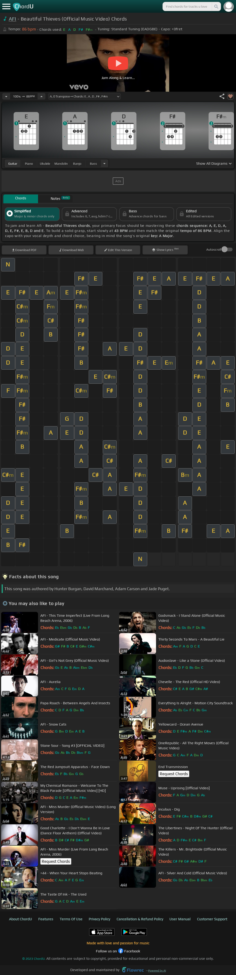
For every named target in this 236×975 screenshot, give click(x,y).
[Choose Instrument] (104, 163)
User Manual (180, 919)
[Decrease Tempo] (6, 96)
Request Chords (174, 773)
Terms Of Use (71, 919)
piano (29, 163)
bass (93, 163)
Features (45, 919)
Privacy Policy (99, 919)
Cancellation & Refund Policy (140, 919)
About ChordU (20, 919)
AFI (12, 19)
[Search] (216, 6)
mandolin (61, 163)
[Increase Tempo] (41, 96)
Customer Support (212, 919)
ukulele (45, 163)
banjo (77, 163)
